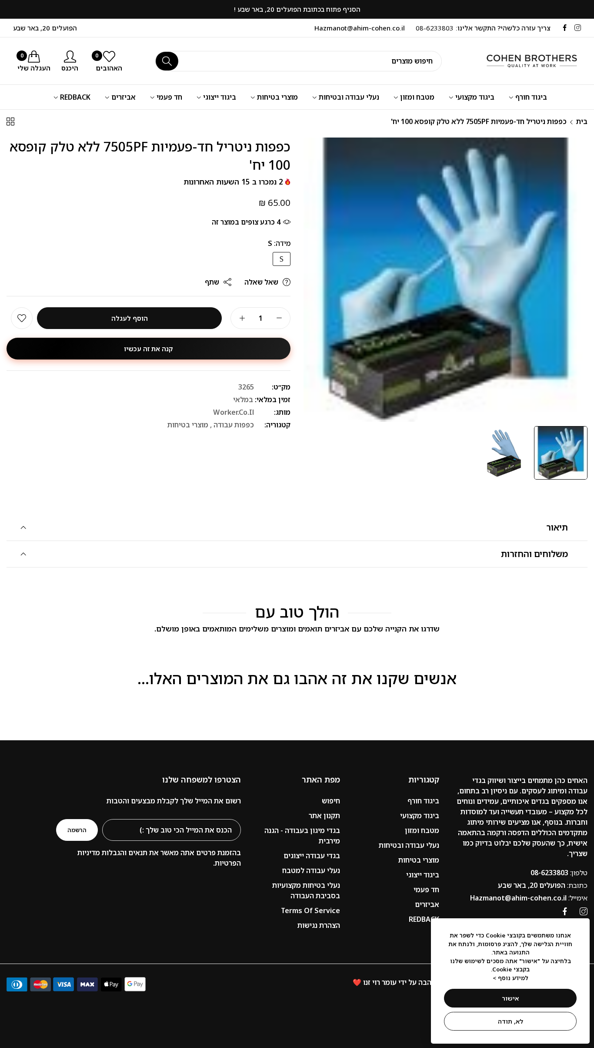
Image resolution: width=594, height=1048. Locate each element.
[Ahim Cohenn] (522, 61)
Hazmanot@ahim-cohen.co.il (528, 898)
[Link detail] (577, 27)
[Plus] (242, 318)
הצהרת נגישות (318, 925)
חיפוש (331, 801)
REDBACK (424, 919)
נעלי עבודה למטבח (311, 870)
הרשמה (77, 830)
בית (581, 121)
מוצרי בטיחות (187, 425)
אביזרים (427, 904)
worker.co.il (233, 412)
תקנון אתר (324, 815)
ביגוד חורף (423, 801)
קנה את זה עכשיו (148, 348)
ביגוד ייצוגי (422, 875)
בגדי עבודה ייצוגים (312, 855)
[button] (22, 318)
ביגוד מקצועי (419, 815)
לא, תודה (510, 1021)
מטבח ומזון (422, 830)
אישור (510, 998)
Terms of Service (310, 910)
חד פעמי (426, 889)
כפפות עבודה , (232, 425)
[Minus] (279, 318)
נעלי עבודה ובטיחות (409, 845)
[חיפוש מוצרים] (167, 61)
